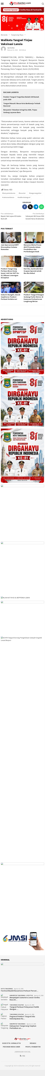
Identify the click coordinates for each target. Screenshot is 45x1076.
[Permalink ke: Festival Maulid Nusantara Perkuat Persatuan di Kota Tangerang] (22, 975)
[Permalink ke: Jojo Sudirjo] (3, 49)
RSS (23, 1056)
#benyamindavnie (8, 193)
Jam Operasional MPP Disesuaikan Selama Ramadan (10, 247)
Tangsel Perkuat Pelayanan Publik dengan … (24, 1008)
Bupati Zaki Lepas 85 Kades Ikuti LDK (11, 216)
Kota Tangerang (7, 989)
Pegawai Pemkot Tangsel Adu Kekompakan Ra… (22, 1017)
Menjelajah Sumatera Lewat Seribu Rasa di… (25, 998)
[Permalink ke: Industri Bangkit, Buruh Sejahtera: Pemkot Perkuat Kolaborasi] (11, 287)
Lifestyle (29, 995)
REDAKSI (33, 1043)
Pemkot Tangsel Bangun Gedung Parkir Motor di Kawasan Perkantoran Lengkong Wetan (34, 298)
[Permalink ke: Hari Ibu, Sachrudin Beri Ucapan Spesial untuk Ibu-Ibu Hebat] (34, 261)
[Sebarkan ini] (24, 206)
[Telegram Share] (35, 206)
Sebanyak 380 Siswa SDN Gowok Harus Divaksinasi (35, 216)
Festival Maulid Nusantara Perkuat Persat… (19, 991)
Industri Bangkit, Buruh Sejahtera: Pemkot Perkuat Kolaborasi (10, 297)
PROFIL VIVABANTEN (33, 1047)
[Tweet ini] (30, 206)
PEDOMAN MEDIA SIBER (11, 1047)
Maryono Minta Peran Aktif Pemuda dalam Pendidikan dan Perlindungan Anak (32, 248)
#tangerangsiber (35, 193)
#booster (22, 193)
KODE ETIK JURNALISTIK (11, 1043)
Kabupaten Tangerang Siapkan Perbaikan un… (23, 1027)
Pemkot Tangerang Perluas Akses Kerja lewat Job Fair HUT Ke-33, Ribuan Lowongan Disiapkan (10, 273)
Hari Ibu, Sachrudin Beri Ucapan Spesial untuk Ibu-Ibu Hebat (33, 271)
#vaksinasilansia (8, 197)
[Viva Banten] (22, 3)
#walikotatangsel (24, 197)
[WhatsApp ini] (41, 206)
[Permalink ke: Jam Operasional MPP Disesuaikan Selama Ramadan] (11, 237)
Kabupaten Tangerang (17, 995)
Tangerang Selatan (17, 1005)
